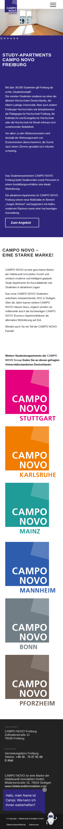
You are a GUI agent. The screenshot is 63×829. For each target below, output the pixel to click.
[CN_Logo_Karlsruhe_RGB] (31, 452)
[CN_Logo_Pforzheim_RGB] (31, 681)
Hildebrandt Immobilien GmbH (27, 274)
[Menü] (53, 5)
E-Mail (9, 760)
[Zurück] (3, 18)
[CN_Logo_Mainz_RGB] (31, 509)
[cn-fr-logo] (13, 16)
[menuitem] (53, 4)
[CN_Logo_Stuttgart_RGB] (31, 396)
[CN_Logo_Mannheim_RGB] (31, 568)
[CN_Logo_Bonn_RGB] (31, 624)
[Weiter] (60, 18)
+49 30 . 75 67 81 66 (29, 757)
